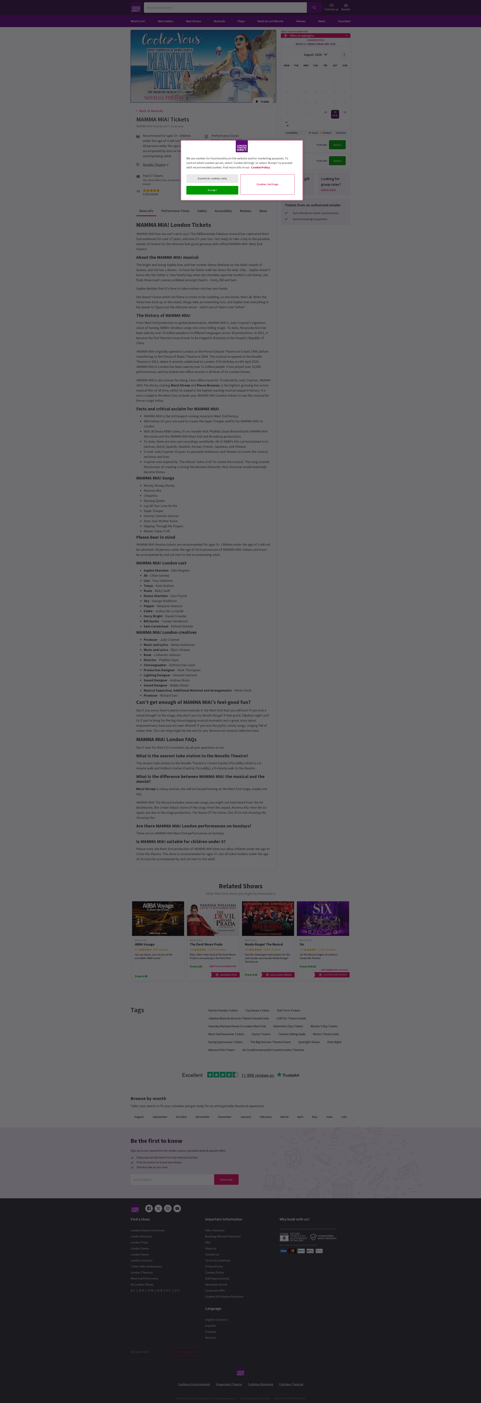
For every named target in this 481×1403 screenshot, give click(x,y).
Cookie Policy (260, 167)
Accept (212, 190)
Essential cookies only (212, 178)
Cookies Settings (267, 184)
